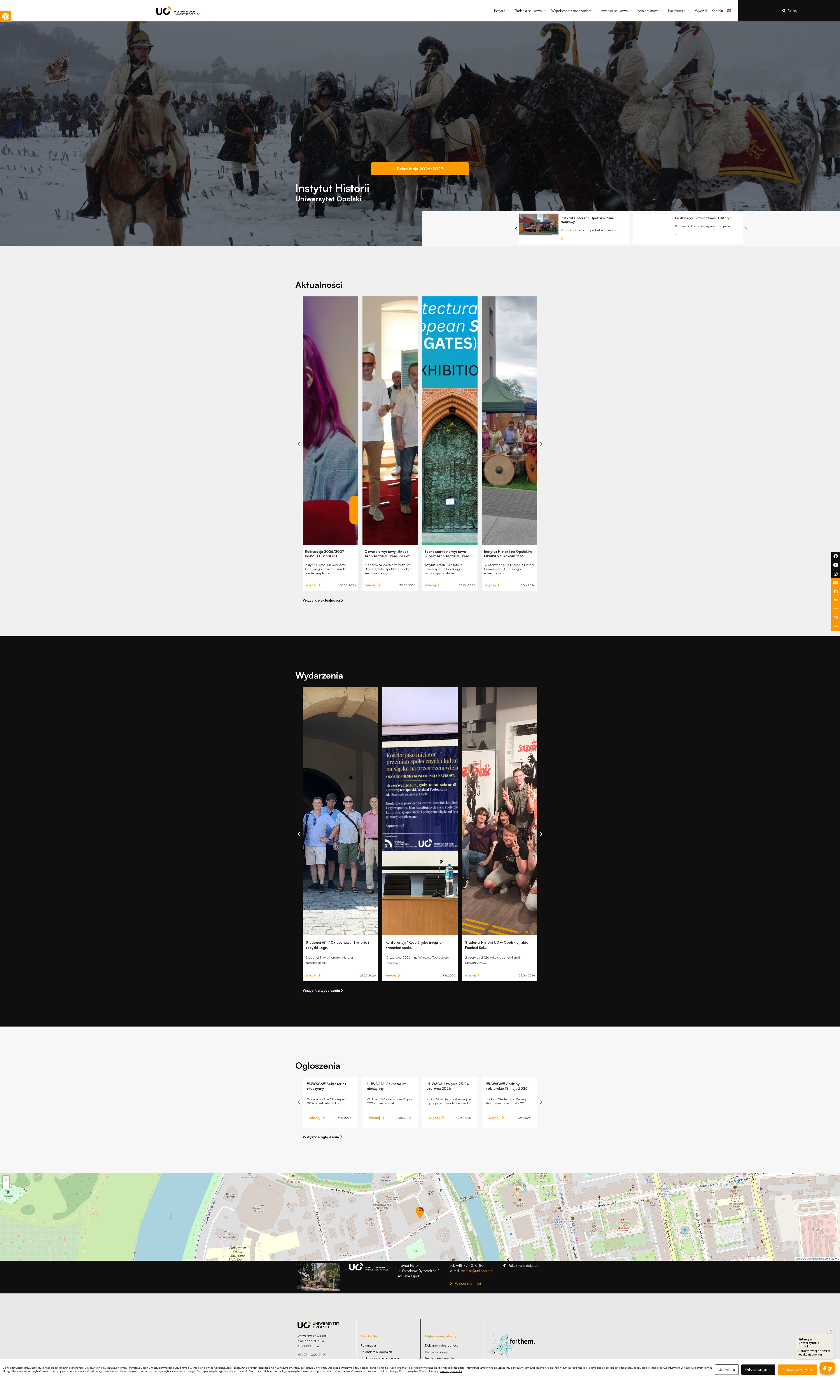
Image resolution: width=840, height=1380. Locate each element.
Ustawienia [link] (727, 1369)
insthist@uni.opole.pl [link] (477, 1271)
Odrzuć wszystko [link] (758, 1369)
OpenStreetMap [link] (815, 1258)
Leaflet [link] (799, 1258)
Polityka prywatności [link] (451, 1371)
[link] (5, 16)
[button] (502, 10)
